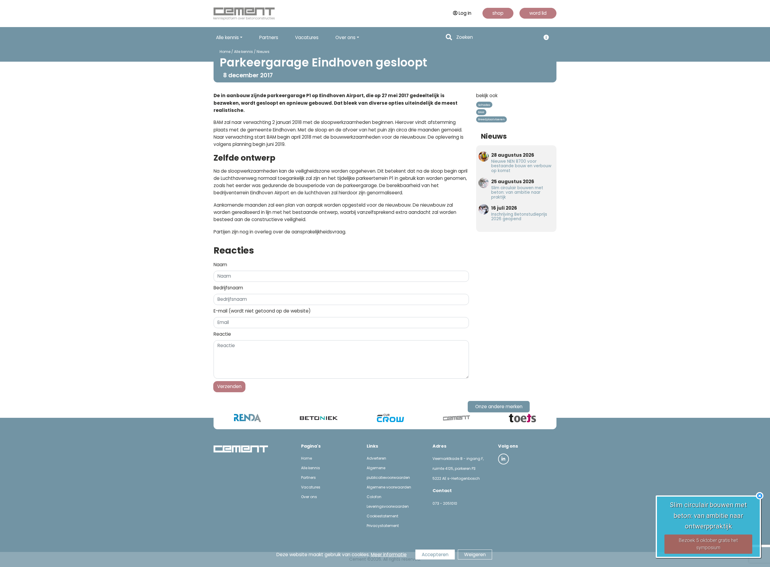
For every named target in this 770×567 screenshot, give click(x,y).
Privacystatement (383, 525)
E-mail (262, 311)
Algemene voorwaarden (389, 487)
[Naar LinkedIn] (503, 459)
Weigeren (475, 554)
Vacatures (307, 37)
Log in (465, 13)
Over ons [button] (345, 37)
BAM (481, 112)
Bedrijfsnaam (228, 288)
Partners (268, 37)
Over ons (309, 496)
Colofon (374, 496)
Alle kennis (243, 51)
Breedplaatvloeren (491, 119)
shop (498, 13)
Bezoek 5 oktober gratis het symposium (708, 544)
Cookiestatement (382, 516)
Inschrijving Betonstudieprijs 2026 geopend (519, 216)
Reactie (222, 334)
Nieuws (263, 51)
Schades (484, 105)
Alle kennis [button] (227, 37)
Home (225, 51)
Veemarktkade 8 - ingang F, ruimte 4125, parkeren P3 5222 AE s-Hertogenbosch (458, 468)
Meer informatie (389, 554)
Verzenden (229, 386)
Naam (220, 264)
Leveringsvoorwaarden (388, 506)
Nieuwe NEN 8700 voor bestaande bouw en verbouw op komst (521, 166)
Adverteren (376, 458)
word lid (538, 13)
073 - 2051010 (445, 503)
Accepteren (435, 554)
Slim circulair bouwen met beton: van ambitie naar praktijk (517, 192)
